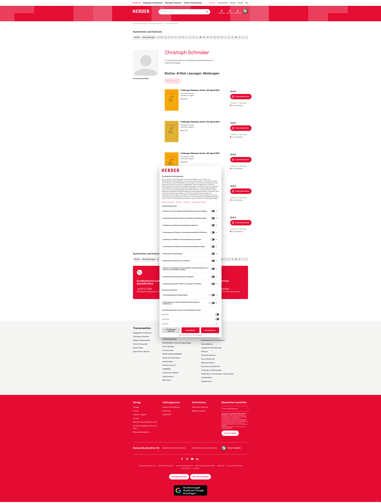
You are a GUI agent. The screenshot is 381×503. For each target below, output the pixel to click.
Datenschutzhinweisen (227, 427)
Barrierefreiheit (186, 468)
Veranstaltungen (148, 37)
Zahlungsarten (171, 402)
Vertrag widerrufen (179, 477)
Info (246, 3)
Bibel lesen (167, 380)
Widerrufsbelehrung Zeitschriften (205, 465)
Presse (135, 411)
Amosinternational (208, 355)
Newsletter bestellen (234, 402)
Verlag (232, 3)
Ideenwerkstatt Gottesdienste (213, 340)
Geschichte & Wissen (141, 351)
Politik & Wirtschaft (140, 344)
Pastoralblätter (207, 344)
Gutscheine (199, 402)
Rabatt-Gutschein (199, 411)
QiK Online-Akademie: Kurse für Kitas (145, 427)
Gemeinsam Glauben (170, 373)
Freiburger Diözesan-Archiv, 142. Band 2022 (200, 153)
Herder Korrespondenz (171, 358)
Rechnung (166, 411)
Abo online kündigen (200, 477)
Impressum (196, 468)
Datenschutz (221, 465)
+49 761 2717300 (144, 289)
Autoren (212, 3)
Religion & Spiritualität (141, 340)
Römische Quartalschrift (210, 366)
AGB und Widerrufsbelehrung (147, 465)
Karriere (136, 418)
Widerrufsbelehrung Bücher (166, 465)
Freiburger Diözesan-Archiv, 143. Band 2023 (200, 122)
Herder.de (137, 3)
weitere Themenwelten (193, 3)
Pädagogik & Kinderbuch (152, 3)
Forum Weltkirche (208, 359)
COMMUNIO (167, 369)
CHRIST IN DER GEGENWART (172, 354)
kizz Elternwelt (168, 350)
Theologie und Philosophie (211, 370)
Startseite (144, 23)
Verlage (136, 407)
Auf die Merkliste (237, 105)
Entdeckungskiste (169, 339)
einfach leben (168, 362)
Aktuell (136, 37)
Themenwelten (142, 328)
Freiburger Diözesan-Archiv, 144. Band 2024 (200, 90)
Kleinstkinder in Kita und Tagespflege (177, 343)
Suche (162, 8)
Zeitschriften (223, 3)
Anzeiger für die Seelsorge (211, 348)
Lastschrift (167, 415)
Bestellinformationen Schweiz (174, 448)
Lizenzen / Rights (139, 415)
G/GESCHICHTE (206, 378)
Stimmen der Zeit (169, 365)
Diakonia (204, 351)
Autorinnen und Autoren (155, 23)
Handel (240, 3)
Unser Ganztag (168, 347)
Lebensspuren (168, 376)
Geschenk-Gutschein (200, 407)
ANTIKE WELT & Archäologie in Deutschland (217, 374)
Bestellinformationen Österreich (204, 448)
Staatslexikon (206, 381)
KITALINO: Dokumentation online (145, 422)
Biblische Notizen (208, 363)
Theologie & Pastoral (173, 3)
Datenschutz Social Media (234, 465)
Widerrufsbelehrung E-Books (184, 465)
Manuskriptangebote (141, 432)
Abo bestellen (222, 289)
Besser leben (138, 348)
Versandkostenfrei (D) (146, 448)
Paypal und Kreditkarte (171, 407)
